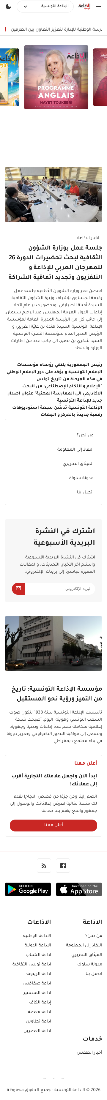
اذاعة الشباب (38, 955)
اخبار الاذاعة (88, 238)
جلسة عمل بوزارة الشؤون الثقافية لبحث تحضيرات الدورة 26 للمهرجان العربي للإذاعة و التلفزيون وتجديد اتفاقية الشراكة (55, 263)
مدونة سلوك (81, 478)
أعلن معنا (53, 825)
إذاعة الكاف (40, 1002)
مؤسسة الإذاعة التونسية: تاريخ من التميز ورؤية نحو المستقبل (57, 694)
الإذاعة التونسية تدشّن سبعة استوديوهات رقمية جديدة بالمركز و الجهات (57, 412)
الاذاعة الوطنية (37, 936)
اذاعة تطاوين (38, 1021)
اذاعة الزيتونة (38, 974)
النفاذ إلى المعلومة (75, 450)
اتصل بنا (85, 492)
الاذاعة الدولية (38, 945)
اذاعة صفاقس (37, 983)
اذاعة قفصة (39, 1012)
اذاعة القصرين (37, 1031)
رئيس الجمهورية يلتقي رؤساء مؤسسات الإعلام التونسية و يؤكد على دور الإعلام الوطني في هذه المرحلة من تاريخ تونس (54, 372)
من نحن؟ (85, 435)
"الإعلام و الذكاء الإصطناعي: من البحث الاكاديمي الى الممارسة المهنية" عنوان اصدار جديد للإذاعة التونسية (55, 393)
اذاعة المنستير (37, 993)
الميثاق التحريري (78, 464)
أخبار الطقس (89, 1053)
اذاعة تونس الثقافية (31, 964)
